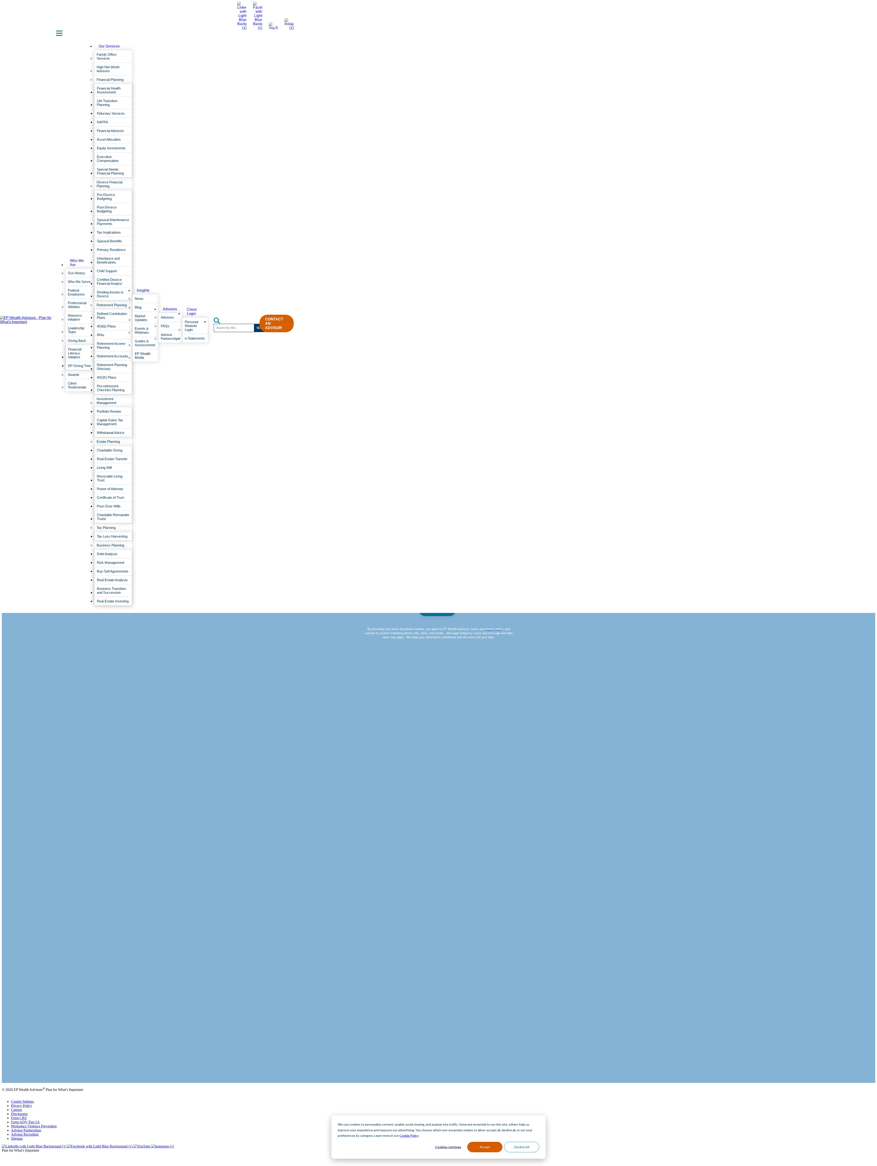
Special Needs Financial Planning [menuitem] (110, 171)
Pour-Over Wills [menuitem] (109, 506)
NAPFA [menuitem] (102, 122)
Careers (16, 1110)
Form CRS (19, 1118)
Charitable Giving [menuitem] (109, 450)
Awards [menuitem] (73, 375)
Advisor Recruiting (25, 1134)
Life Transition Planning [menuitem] (107, 103)
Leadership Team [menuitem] (76, 330)
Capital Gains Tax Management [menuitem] (110, 422)
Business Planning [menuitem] (110, 545)
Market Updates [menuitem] (141, 318)
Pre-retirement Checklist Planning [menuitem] (110, 388)
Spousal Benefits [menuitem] (109, 241)
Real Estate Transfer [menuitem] (112, 459)
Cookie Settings (22, 1101)
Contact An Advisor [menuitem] (274, 323)
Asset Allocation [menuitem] (109, 139)
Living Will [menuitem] (104, 468)
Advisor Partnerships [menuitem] (170, 336)
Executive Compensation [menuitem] (108, 159)
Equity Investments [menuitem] (111, 148)
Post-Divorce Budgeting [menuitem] (106, 209)
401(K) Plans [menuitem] (106, 377)
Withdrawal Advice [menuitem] (110, 433)
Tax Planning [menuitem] (106, 528)
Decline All (521, 1147)
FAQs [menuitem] (165, 326)
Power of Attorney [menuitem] (110, 489)
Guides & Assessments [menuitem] (145, 343)
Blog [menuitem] (138, 307)
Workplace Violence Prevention (34, 1126)
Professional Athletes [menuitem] (77, 305)
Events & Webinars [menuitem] (142, 330)
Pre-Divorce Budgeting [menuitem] (106, 196)
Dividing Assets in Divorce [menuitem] (110, 294)
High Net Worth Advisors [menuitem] (108, 69)
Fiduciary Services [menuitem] (111, 113)
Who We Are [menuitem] (77, 263)
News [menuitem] (139, 299)
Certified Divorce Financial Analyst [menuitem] (109, 281)
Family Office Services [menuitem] (106, 56)
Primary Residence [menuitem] (111, 250)
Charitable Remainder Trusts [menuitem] (113, 517)
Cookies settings (448, 1147)
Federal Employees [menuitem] (76, 292)
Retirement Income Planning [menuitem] (111, 345)
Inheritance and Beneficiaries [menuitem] (108, 260)
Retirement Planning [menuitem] (112, 305)
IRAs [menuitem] (100, 335)
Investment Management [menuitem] (106, 401)
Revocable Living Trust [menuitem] (109, 478)
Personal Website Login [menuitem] (191, 326)
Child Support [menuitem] (107, 271)
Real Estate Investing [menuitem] (113, 601)
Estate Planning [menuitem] (108, 441)
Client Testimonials (15, 1069)
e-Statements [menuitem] (195, 338)
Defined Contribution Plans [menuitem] (112, 315)
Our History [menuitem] (76, 273)
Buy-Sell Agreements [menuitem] (112, 571)
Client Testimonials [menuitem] (77, 385)
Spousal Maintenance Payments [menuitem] (113, 222)
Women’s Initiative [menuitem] (75, 317)
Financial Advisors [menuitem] (110, 131)
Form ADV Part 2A (25, 1122)
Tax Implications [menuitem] (109, 232)
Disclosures (19, 1114)
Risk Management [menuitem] (110, 563)
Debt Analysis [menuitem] (107, 554)
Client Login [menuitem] (191, 312)
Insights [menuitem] (143, 290)
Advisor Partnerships (26, 1130)
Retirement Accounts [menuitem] (112, 356)
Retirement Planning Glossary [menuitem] (112, 367)
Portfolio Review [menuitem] (109, 411)
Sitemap (17, 1138)
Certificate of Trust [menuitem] (110, 497)
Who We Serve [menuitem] (79, 282)
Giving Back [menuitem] (77, 341)
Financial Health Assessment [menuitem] (109, 90)
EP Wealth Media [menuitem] (143, 355)
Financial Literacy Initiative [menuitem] (74, 353)
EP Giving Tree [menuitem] (79, 366)
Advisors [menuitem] (170, 309)
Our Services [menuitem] (109, 46)
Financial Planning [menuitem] (110, 80)
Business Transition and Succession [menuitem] (111, 590)
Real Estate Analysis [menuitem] (112, 580)
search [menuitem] (219, 319)
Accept (485, 1147)
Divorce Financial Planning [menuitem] (109, 184)
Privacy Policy (21, 1106)
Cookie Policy (408, 1135)
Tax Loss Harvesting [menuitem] (112, 536)
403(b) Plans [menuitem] (106, 326)
